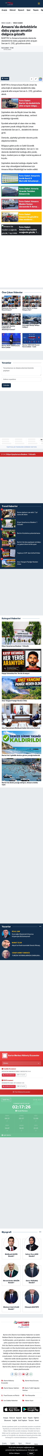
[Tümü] (40, 926)
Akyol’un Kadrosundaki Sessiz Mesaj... (26, 945)
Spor (29, 10)
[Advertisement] (21, 414)
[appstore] (12, 1410)
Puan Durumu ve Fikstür (11, 1395)
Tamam (31, 1453)
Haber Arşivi (29, 1400)
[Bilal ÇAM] (6, 934)
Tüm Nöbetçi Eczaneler (22, 1092)
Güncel (12, 10)
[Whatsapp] (31, 1374)
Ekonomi (7, 1420)
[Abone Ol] (40, 79)
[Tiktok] (27, 1374)
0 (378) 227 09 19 (9, 1086)
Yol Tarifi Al (22, 1075)
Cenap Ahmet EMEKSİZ (21, 953)
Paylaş (6, 78)
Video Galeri (5, 23)
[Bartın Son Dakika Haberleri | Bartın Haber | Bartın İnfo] (9, 4)
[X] (16, 1374)
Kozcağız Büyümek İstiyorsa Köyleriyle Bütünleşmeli (23, 935)
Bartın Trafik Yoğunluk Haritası (31, 1389)
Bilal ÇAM (16, 931)
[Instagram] (19, 1374)
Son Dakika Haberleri (11, 1400)
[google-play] (31, 1410)
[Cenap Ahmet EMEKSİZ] (6, 954)
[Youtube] (23, 1374)
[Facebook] (12, 1374)
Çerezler (23, 1453)
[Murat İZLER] (6, 944)
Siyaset (21, 10)
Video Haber (18, 23)
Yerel (37, 1420)
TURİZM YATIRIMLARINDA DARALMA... (26, 955)
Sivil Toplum (22, 1420)
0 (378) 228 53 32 (9, 1075)
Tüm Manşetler (30, 1395)
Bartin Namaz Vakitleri (11, 1388)
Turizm (31, 1420)
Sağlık (14, 1420)
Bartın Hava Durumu (32, 1380)
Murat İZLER (17, 943)
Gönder (6, 385)
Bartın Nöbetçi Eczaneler (7, 1382)
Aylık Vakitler (7, 1135)
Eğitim (36, 1418)
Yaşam (35, 10)
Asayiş (4, 10)
